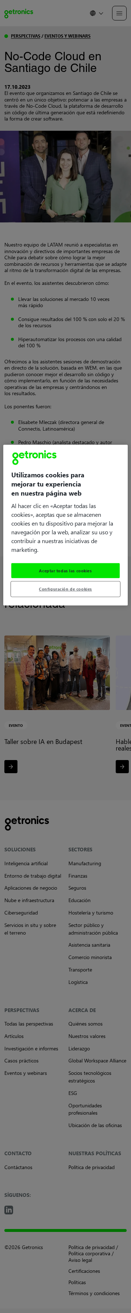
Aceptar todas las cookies (65, 570)
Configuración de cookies (65, 589)
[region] (65, 525)
